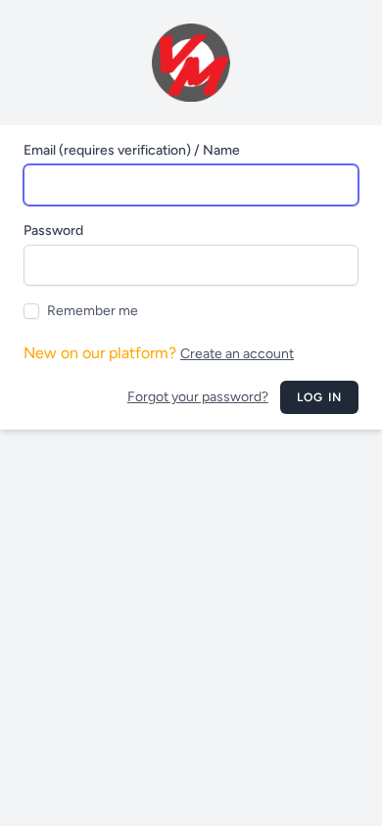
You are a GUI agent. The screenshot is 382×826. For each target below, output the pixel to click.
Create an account (237, 353)
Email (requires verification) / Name (132, 150)
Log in (319, 397)
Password (53, 230)
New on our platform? (159, 353)
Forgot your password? (197, 397)
